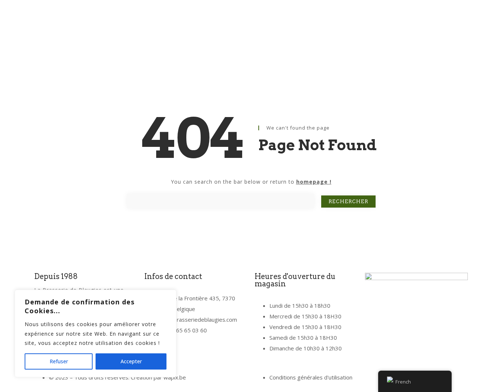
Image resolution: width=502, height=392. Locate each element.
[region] (95, 333)
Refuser (59, 361)
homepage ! (313, 181)
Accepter (131, 361)
